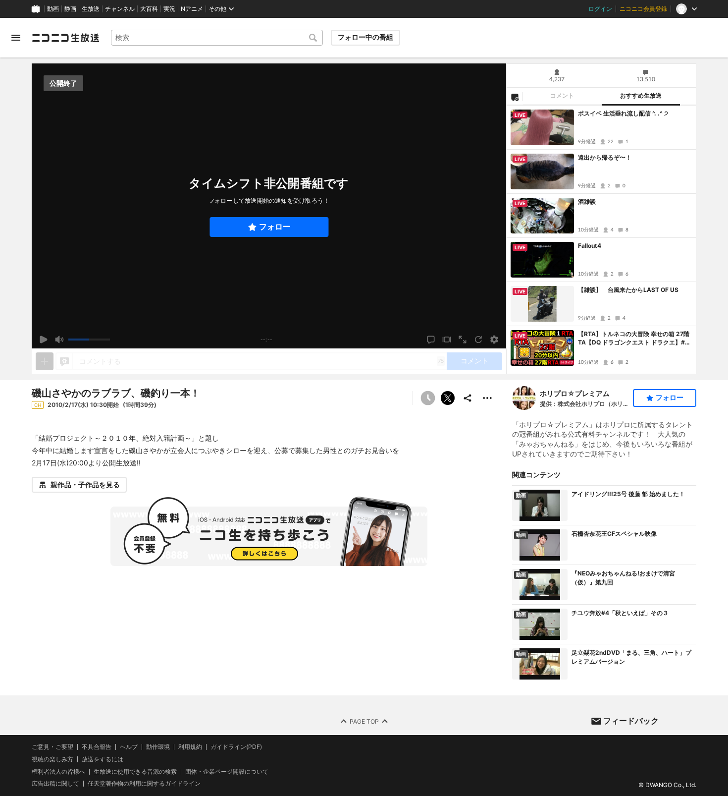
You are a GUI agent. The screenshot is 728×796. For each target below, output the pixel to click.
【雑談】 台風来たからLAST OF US (628, 289)
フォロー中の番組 (365, 37)
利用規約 (190, 747)
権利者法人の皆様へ (58, 771)
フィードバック (631, 721)
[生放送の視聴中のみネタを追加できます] (44, 361)
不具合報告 (96, 747)
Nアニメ (192, 9)
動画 (53, 9)
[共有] (467, 398)
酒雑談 (587, 201)
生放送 (91, 9)
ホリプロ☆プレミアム (575, 393)
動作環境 (158, 747)
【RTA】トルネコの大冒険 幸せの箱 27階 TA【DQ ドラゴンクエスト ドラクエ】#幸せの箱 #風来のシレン (634, 338)
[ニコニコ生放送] (65, 37)
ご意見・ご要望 (52, 746)
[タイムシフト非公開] (428, 398)
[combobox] (217, 38)
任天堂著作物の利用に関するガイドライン (144, 784)
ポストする (448, 398)
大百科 (149, 9)
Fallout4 (589, 245)
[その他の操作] (487, 398)
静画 (70, 9)
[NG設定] (514, 96)
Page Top (364, 721)
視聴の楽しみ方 (52, 759)
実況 (169, 9)
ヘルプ (129, 747)
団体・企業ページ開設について (226, 771)
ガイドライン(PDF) (236, 747)
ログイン (600, 9)
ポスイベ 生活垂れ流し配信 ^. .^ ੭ (623, 113)
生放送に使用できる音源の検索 (135, 771)
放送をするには (102, 759)
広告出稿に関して (55, 783)
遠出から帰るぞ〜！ (604, 157)
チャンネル (120, 9)
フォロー (275, 227)
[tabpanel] (601, 240)
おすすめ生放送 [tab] (641, 95)
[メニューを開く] (16, 38)
